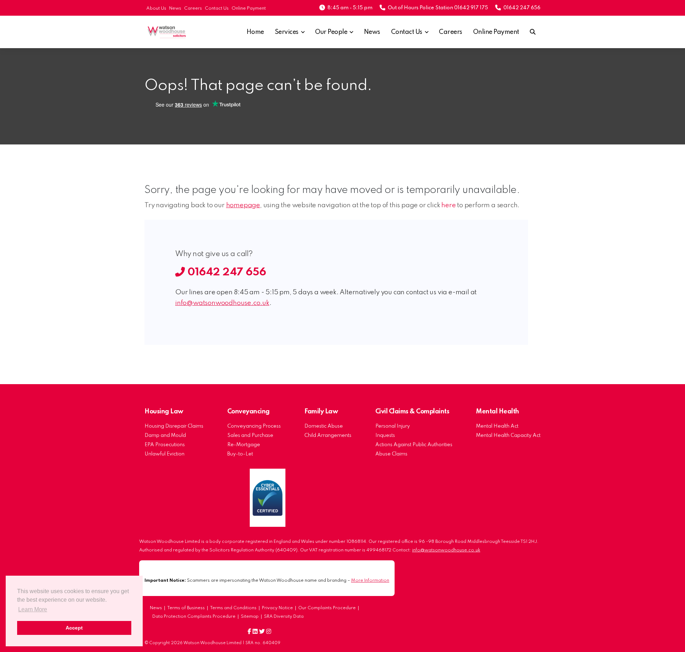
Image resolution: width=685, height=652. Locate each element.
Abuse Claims (391, 454)
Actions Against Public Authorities (413, 444)
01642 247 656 (522, 7)
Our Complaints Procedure (327, 608)
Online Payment (249, 8)
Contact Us (217, 8)
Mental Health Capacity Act (508, 435)
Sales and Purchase (250, 435)
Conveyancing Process (254, 426)
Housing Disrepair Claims (173, 426)
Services (287, 32)
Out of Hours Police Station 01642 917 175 (438, 7)
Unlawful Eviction (164, 454)
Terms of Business (186, 608)
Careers (193, 8)
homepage (243, 205)
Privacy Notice (277, 608)
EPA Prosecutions (164, 444)
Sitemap (250, 617)
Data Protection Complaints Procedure (193, 617)
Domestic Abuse (323, 426)
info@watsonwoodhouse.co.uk (222, 303)
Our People (331, 32)
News (175, 8)
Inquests (385, 435)
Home (255, 32)
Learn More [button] (32, 609)
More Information (370, 580)
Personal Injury (392, 426)
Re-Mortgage (243, 444)
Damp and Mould (165, 435)
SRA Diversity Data (284, 617)
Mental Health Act (497, 426)
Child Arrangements (327, 435)
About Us (156, 8)
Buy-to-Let (240, 454)
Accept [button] (74, 628)
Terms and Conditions (233, 608)
